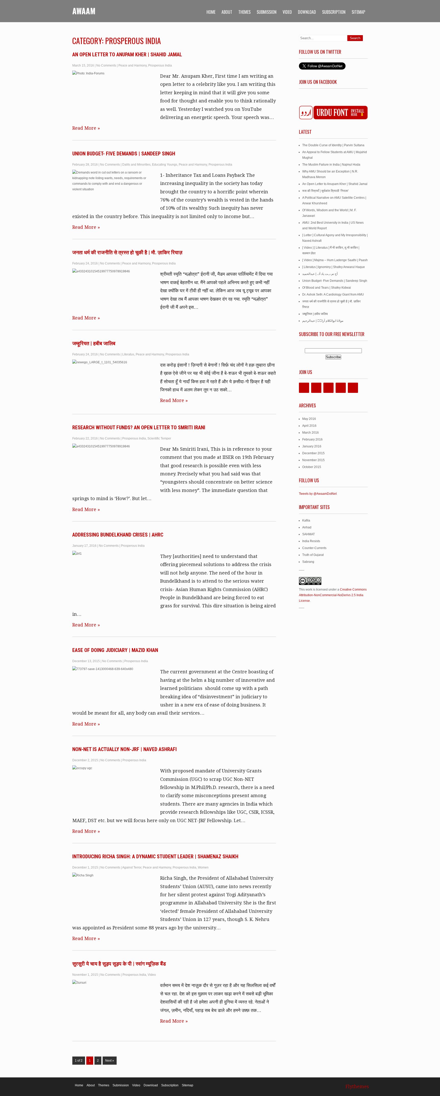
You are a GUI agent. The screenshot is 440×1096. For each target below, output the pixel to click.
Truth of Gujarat (313, 555)
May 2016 (309, 419)
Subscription (334, 12)
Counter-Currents (314, 548)
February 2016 (312, 439)
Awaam (83, 11)
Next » (109, 1060)
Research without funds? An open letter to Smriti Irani (138, 427)
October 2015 (311, 467)
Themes (244, 12)
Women (203, 867)
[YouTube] (341, 388)
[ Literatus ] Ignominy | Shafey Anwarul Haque (333, 267)
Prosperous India (160, 65)
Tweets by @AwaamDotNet (318, 494)
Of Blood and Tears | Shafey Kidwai (326, 287)
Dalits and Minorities (136, 164)
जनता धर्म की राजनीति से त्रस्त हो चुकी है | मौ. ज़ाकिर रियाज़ (127, 252)
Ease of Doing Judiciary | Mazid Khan (115, 650)
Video (287, 12)
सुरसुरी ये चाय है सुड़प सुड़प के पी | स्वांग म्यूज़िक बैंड (119, 964)
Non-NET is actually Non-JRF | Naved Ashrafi (124, 749)
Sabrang (308, 562)
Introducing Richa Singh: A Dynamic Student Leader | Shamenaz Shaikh (155, 856)
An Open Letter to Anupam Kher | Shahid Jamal (127, 54)
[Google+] (328, 388)
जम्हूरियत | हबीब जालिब (93, 343)
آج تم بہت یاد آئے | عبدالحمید (320, 274)
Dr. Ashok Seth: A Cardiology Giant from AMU (333, 294)
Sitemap (358, 12)
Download (307, 12)
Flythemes (356, 1086)
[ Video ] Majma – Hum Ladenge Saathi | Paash (335, 260)
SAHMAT (308, 534)
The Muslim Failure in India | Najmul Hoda (331, 164)
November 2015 (313, 460)
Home (211, 12)
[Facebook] (304, 388)
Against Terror (131, 867)
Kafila (306, 520)
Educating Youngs (164, 164)
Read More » (86, 128)
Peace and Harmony (132, 65)
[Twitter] (316, 388)
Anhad (306, 527)
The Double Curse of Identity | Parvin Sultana (333, 145)
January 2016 (311, 446)
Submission (267, 12)
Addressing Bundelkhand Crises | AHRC (117, 535)
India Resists (311, 541)
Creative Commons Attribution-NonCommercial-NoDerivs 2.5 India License (333, 595)
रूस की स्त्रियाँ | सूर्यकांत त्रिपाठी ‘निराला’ (325, 191)
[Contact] (353, 388)
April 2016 (309, 425)
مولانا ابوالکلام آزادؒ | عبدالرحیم (322, 321)
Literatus (128, 354)
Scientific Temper (159, 438)
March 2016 (310, 432)
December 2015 (313, 453)
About (227, 12)
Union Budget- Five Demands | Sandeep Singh (123, 154)
